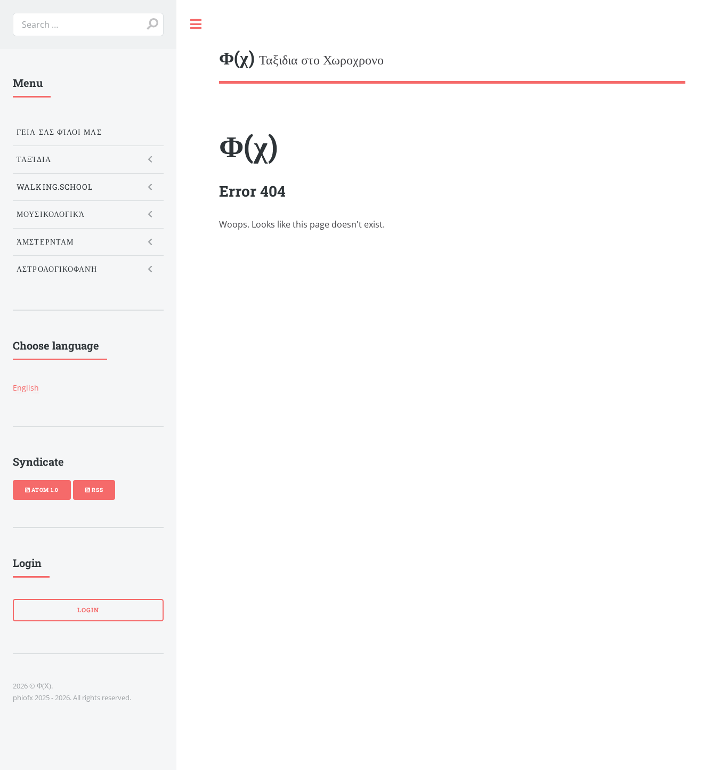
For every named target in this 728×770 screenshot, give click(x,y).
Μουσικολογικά (51, 214)
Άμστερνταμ (45, 242)
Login (88, 610)
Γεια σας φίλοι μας (59, 132)
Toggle (195, 24)
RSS (96, 489)
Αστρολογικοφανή (57, 269)
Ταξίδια (34, 159)
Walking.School (55, 187)
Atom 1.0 (44, 489)
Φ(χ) (248, 145)
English (26, 388)
